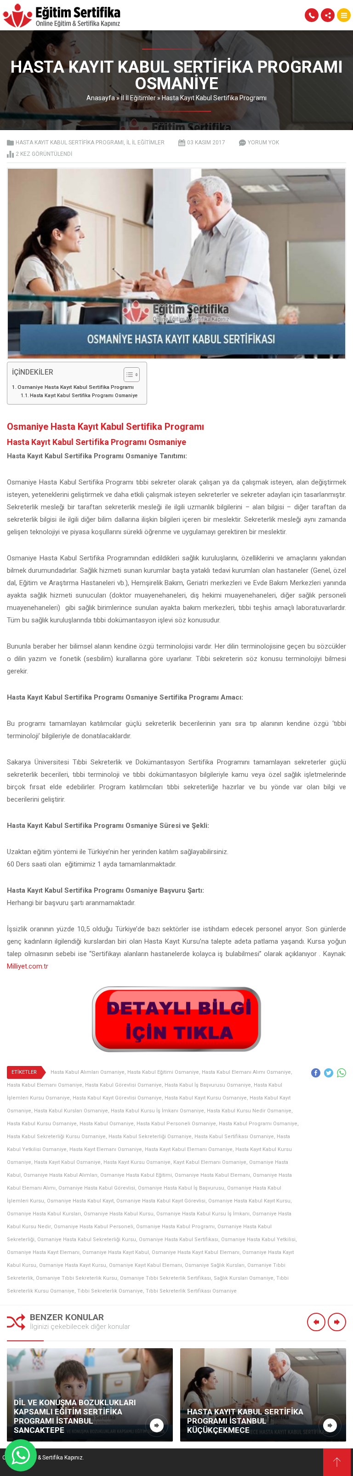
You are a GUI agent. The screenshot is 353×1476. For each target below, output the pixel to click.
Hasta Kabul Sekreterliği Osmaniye (150, 1137)
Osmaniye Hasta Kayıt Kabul (115, 1252)
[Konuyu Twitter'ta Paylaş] (328, 1072)
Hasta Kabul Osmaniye (107, 1124)
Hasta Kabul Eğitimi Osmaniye (163, 1072)
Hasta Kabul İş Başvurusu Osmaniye (208, 1085)
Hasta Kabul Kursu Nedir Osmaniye (249, 1111)
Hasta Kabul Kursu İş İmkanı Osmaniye (157, 1111)
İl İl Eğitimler (138, 98)
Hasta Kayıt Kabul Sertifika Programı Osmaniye (83, 396)
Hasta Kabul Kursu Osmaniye (42, 1124)
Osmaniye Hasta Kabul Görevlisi (96, 1188)
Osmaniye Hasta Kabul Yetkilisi (258, 1239)
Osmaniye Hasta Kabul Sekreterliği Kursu (86, 1239)
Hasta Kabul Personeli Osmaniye (176, 1124)
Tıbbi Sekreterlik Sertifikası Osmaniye (191, 1291)
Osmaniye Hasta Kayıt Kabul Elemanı (195, 1252)
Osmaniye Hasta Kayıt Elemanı (43, 1252)
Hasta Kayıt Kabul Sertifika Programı (214, 98)
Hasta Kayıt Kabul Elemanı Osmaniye (189, 1149)
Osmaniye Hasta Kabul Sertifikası (178, 1239)
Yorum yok (263, 142)
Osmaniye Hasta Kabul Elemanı (212, 1175)
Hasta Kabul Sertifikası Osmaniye (234, 1137)
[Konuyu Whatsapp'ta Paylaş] (341, 1072)
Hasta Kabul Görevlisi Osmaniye (123, 1085)
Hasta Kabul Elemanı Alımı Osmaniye (246, 1072)
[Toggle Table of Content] (127, 374)
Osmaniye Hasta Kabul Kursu (119, 1214)
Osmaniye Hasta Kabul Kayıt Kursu (249, 1201)
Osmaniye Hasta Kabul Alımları (60, 1175)
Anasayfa (100, 98)
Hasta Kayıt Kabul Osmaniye (67, 1162)
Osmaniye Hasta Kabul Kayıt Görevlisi (160, 1201)
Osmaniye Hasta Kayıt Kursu (72, 1265)
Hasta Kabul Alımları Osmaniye (88, 1072)
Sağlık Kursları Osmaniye (243, 1278)
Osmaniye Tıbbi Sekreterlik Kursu (76, 1278)
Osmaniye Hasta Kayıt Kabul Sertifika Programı (75, 387)
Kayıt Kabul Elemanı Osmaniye (209, 1162)
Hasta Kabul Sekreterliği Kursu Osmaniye (56, 1137)
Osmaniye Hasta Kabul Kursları (44, 1214)
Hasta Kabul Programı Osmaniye (258, 1124)
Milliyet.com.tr (27, 966)
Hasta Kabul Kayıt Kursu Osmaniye (206, 1098)
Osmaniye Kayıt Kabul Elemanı (145, 1265)
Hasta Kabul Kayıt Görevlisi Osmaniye (117, 1098)
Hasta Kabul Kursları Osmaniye (71, 1111)
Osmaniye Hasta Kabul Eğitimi (136, 1175)
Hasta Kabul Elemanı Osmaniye (44, 1085)
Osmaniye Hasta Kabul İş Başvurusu (181, 1188)
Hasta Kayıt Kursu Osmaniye (137, 1162)
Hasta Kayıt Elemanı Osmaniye (105, 1149)
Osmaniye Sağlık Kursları (215, 1265)
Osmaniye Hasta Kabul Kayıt (80, 1201)
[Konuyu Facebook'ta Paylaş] (315, 1072)
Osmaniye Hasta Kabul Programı (175, 1227)
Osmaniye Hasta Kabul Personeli (93, 1227)
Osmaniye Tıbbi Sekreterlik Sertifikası (165, 1278)
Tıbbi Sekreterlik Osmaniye (110, 1291)
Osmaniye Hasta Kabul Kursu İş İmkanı (203, 1214)
